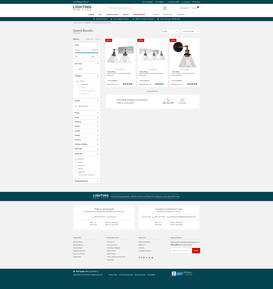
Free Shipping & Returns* (81, 2)
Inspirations (77, 257)
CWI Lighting (87, 23)
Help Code (110, 260)
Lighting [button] (91, 14)
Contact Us (111, 242)
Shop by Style (77, 248)
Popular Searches (79, 251)
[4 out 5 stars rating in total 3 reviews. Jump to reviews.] (160, 84)
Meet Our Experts (144, 242)
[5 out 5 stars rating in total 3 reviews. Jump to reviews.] (128, 84)
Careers (141, 248)
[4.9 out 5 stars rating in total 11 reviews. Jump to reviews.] (192, 84)
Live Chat (187, 2)
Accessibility (151, 275)
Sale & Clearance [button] (139, 14)
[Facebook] (141, 257)
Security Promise (140, 275)
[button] (196, 2)
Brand (80, 23)
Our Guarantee (112, 245)
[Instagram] (147, 257)
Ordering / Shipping (113, 248)
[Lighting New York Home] (82, 8)
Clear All (97, 39)
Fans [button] (100, 14)
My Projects (184, 8)
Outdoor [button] (126, 14)
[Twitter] (144, 257)
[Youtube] (149, 257)
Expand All (89, 39)
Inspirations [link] (181, 14)
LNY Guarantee (147, 2)
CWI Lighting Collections (99, 23)
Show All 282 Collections (87, 175)
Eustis (109, 23)
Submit (196, 250)
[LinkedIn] (152, 257)
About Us (142, 245)
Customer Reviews (145, 251)
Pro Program (159, 2)
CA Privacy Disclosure (126, 275)
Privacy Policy (113, 275)
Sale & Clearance (79, 254)
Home (75, 23)
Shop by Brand (78, 245)
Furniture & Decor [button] (112, 14)
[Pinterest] (139, 257)
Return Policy (111, 251)
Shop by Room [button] (168, 14)
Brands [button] (156, 14)
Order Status (111, 254)
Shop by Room (78, 242)
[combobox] (136, 8)
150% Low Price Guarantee (116, 257)
